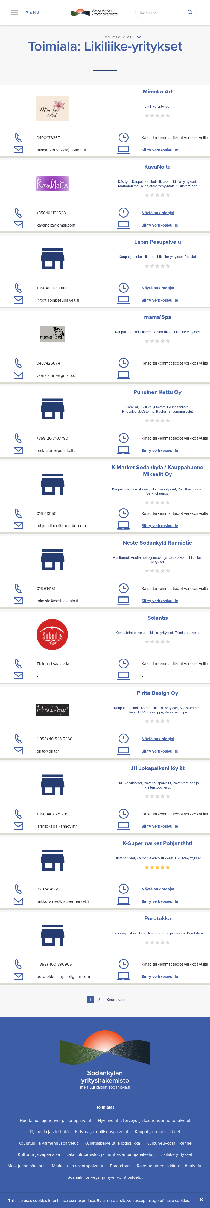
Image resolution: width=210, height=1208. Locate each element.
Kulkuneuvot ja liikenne (169, 1143)
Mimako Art (158, 91)
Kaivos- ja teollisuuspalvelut (101, 1131)
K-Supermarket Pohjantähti (157, 843)
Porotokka (157, 918)
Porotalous (120, 1166)
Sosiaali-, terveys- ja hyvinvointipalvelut (105, 1177)
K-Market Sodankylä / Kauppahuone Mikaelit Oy (157, 470)
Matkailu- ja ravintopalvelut (77, 1166)
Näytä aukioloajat (158, 213)
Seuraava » (116, 1000)
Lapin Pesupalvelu (157, 241)
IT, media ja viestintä (49, 1131)
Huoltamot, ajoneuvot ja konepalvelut (55, 1120)
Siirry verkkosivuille (160, 150)
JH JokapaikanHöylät (158, 768)
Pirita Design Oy (157, 693)
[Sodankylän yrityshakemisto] (94, 12)
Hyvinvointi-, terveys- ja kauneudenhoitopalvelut (144, 1120)
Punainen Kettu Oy (157, 392)
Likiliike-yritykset (176, 1154)
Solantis (157, 617)
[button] (14, 12)
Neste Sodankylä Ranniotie (157, 542)
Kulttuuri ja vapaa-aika (39, 1154)
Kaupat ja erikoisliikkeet (157, 1131)
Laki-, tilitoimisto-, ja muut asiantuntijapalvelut (110, 1154)
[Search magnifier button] (190, 12)
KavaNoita (157, 166)
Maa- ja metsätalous (26, 1166)
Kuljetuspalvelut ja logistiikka (112, 1143)
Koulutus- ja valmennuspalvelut (48, 1143)
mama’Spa (157, 317)
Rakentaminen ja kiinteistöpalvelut (170, 1166)
